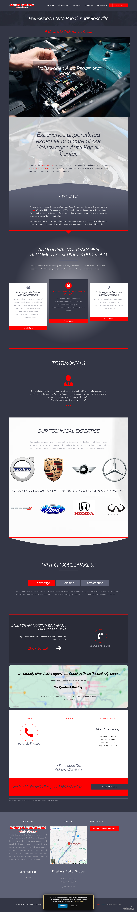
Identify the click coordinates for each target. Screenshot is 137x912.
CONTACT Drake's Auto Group (105, 831)
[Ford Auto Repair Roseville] (21, 499)
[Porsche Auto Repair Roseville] (22, 473)
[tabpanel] (68, 597)
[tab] (41, 586)
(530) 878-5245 (100, 648)
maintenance (48, 165)
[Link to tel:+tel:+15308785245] (100, 639)
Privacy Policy (101, 907)
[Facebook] (26, 880)
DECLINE (74, 906)
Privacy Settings (114, 907)
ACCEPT (62, 906)
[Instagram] (29, 880)
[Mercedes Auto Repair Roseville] (84, 473)
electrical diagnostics (38, 168)
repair (32, 210)
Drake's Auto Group (19, 803)
